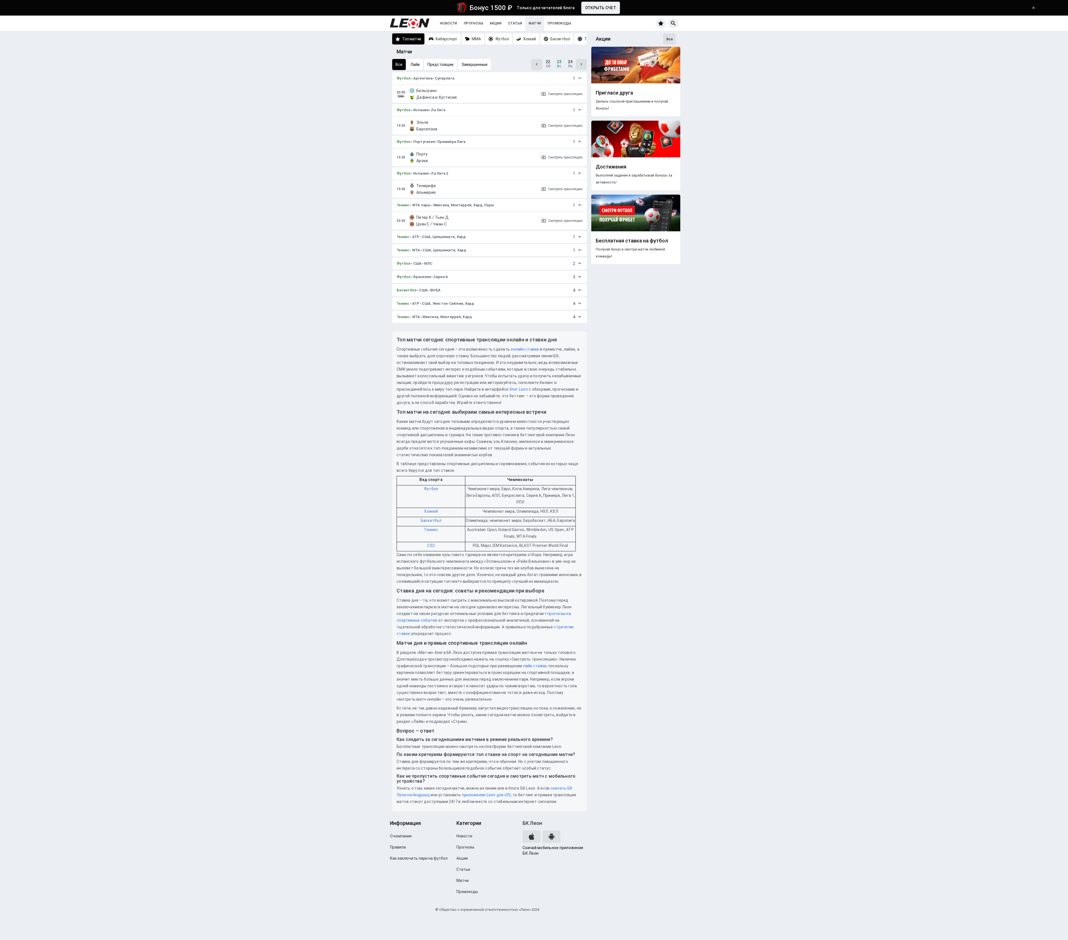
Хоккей (431, 511)
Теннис (403, 205)
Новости (448, 23)
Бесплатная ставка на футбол (632, 241)
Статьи (515, 23)
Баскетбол (407, 290)
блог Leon (519, 389)
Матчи (535, 23)
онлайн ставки (525, 349)
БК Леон (532, 823)
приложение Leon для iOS (486, 795)
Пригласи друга (614, 93)
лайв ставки (535, 666)
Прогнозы (473, 23)
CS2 (431, 545)
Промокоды (559, 23)
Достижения (611, 167)
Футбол (404, 78)
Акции (495, 23)
